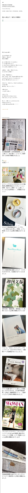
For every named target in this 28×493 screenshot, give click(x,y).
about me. (9, 11)
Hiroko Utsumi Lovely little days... (8, 5)
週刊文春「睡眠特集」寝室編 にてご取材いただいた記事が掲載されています (14, 310)
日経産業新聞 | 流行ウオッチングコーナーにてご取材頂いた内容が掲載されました (13, 476)
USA (6, 109)
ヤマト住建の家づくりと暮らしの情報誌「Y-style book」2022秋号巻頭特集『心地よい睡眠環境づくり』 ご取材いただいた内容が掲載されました (14, 391)
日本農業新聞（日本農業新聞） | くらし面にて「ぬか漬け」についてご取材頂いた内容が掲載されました (13, 153)
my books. (15, 11)
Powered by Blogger (15, 486)
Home (3, 11)
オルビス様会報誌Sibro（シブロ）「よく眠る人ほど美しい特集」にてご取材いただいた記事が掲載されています (13, 230)
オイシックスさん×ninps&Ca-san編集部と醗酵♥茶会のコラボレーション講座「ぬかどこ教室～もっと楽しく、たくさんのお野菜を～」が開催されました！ (13, 187)
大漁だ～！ (5, 162)
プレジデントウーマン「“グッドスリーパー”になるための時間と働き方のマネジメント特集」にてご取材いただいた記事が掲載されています (13, 434)
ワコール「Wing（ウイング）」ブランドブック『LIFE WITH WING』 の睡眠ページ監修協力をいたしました (14, 349)
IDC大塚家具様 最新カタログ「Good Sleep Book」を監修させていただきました (13, 271)
